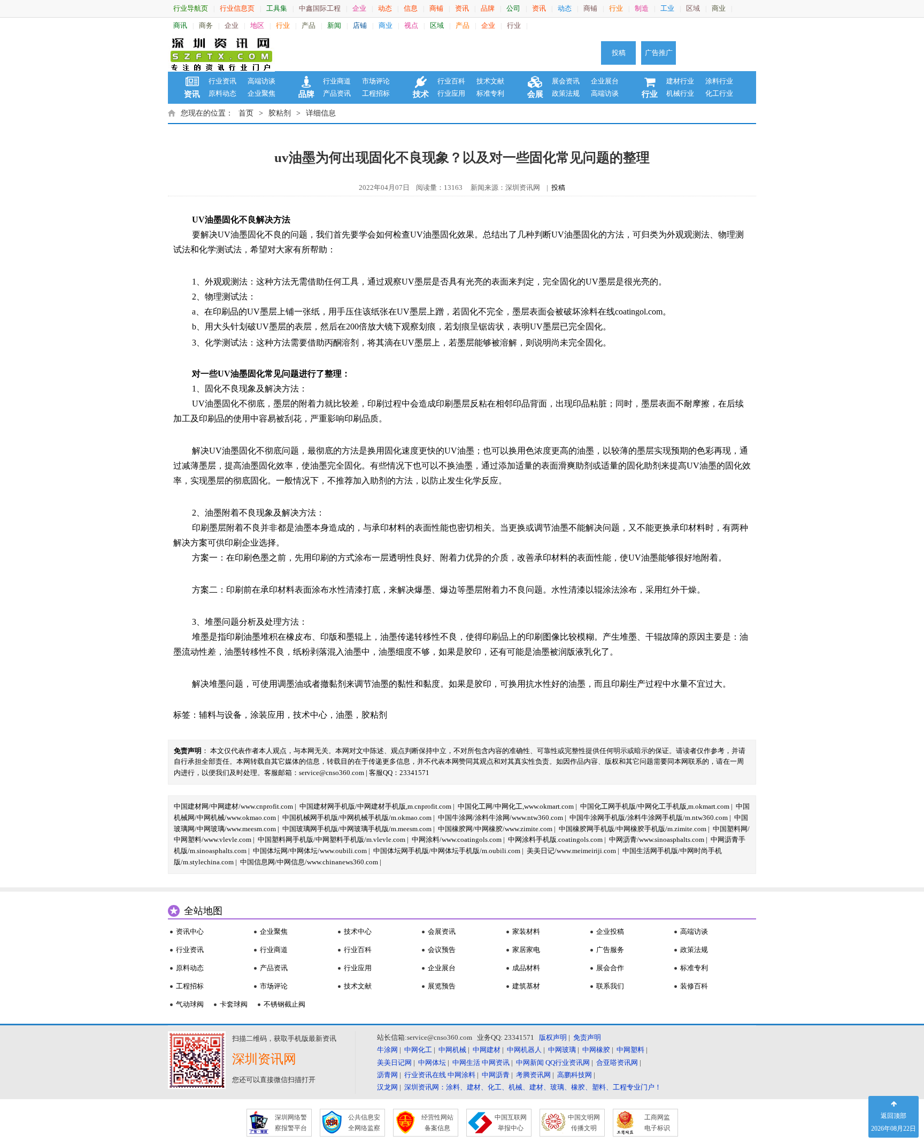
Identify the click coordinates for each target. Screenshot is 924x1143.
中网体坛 (432, 1062)
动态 (385, 8)
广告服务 (610, 950)
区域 (693, 8)
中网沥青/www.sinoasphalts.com (656, 839)
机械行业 (680, 93)
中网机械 (452, 1050)
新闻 (334, 25)
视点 (411, 25)
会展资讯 (442, 931)
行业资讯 (222, 81)
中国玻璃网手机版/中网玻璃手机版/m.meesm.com (357, 829)
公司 (513, 8)
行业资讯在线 (425, 1075)
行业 (616, 8)
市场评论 (376, 81)
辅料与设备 (220, 714)
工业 (667, 8)
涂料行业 (719, 81)
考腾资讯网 (533, 1075)
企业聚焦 (261, 93)
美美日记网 (394, 1062)
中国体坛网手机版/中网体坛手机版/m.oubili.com (446, 851)
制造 (642, 8)
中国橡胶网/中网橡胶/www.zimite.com (495, 829)
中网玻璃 (562, 1050)
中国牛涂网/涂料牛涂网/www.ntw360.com (500, 818)
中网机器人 (524, 1050)
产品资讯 (337, 93)
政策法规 (566, 93)
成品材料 (526, 968)
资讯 (462, 8)
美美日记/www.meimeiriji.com (571, 851)
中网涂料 (461, 1075)
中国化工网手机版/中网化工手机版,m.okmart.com (654, 806)
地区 (257, 25)
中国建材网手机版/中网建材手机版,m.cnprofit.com (375, 806)
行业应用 (451, 93)
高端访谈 (261, 81)
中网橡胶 (596, 1050)
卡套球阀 (234, 1004)
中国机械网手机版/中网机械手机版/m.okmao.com (357, 818)
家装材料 (526, 931)
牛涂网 (387, 1050)
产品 (308, 25)
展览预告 (442, 986)
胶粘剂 (279, 113)
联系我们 (610, 986)
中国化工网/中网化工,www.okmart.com (516, 806)
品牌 (488, 8)
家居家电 (526, 950)
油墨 (344, 714)
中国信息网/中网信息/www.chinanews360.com (309, 862)
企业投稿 (610, 931)
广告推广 (659, 53)
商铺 (436, 8)
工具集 (276, 8)
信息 (411, 8)
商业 (719, 8)
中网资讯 (496, 1062)
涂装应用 (267, 714)
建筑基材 (526, 986)
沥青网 (387, 1075)
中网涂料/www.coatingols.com (457, 839)
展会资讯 (566, 81)
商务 (206, 25)
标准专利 (490, 93)
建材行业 (680, 81)
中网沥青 (496, 1075)
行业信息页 (237, 8)
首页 (245, 113)
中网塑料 (630, 1050)
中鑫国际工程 (320, 8)
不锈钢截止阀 (284, 1004)
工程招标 (376, 93)
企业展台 (605, 81)
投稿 (619, 53)
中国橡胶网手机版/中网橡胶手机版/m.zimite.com (632, 829)
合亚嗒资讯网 (617, 1062)
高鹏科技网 (574, 1075)
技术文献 (490, 81)
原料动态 (222, 93)
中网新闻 (530, 1062)
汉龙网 (387, 1087)
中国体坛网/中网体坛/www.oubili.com (310, 851)
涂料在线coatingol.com (622, 311)
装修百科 (694, 986)
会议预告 (442, 950)
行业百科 (451, 81)
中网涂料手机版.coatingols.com (555, 839)
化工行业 (719, 93)
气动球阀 (190, 1004)
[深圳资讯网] (221, 53)
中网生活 (466, 1062)
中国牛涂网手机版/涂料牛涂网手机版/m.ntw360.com (648, 818)
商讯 (180, 25)
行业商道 (337, 81)
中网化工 (418, 1050)
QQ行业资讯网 (567, 1062)
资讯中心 (190, 931)
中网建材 (486, 1050)
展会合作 (610, 968)
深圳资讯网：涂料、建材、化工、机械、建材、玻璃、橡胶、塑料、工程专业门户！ (532, 1087)
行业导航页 (190, 8)
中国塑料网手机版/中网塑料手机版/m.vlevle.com (331, 839)
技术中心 (310, 714)
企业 (359, 8)
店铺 (360, 25)
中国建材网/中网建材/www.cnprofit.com (233, 806)
